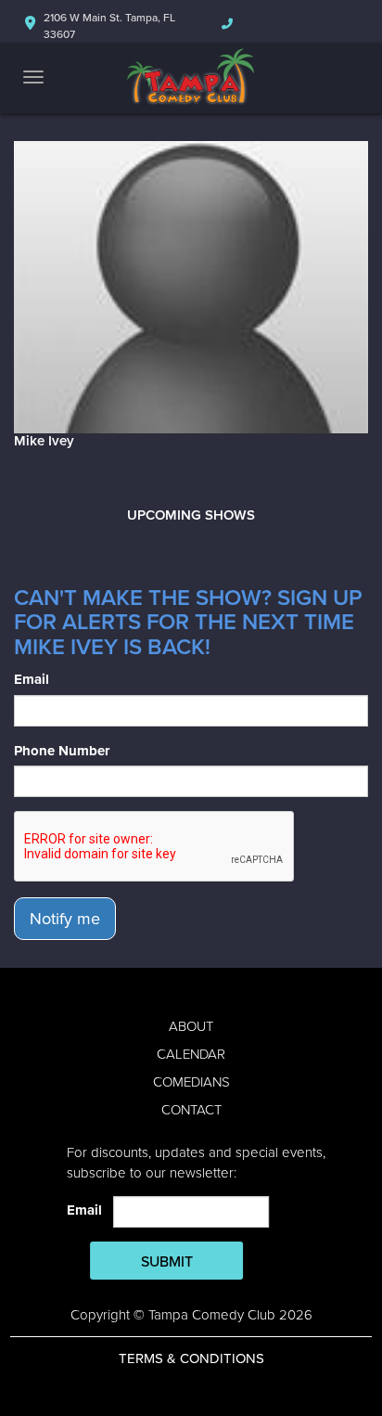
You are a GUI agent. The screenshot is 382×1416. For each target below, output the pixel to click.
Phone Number (61, 750)
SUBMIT (167, 1262)
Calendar (191, 1054)
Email (31, 679)
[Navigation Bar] (33, 77)
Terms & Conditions (191, 1358)
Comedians (191, 1082)
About (191, 1026)
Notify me (65, 918)
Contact (191, 1109)
